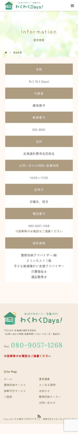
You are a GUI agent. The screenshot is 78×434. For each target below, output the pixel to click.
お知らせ (44, 391)
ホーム (8, 379)
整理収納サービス (15, 385)
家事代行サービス (15, 391)
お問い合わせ (47, 403)
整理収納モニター (50, 397)
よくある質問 (47, 385)
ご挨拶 (8, 397)
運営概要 (44, 379)
